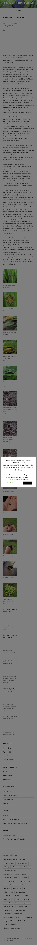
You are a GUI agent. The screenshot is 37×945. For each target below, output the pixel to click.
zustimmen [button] (27, 483)
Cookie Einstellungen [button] (14, 483)
